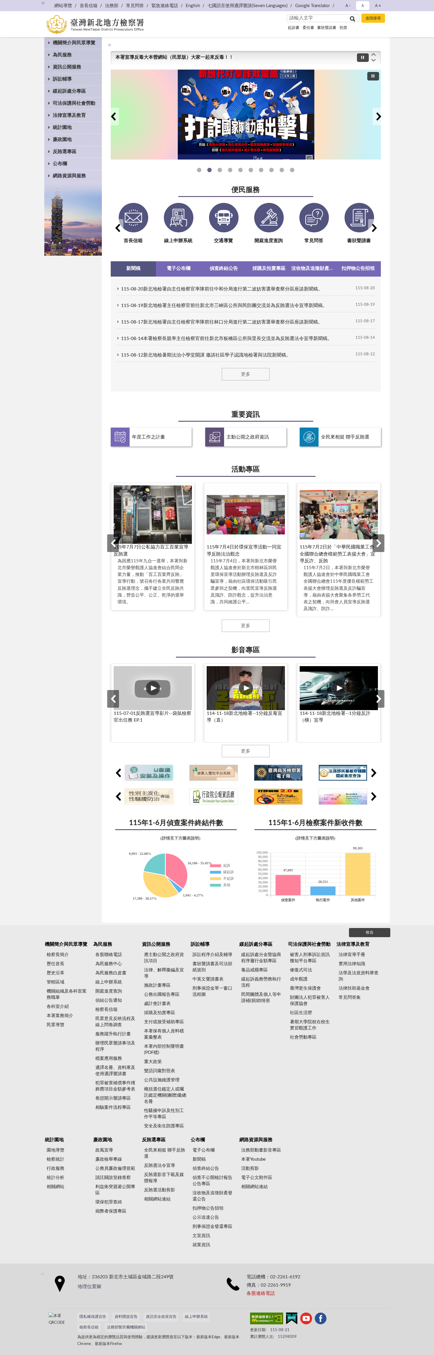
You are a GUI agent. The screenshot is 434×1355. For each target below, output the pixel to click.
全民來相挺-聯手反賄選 (292, 170)
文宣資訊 (201, 1236)
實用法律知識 (352, 964)
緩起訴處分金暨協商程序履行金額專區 (261, 957)
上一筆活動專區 (113, 543)
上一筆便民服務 (117, 228)
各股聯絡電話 (108, 954)
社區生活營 (301, 1013)
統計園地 (62, 127)
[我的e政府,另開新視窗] (291, 1320)
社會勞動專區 (303, 1037)
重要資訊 (245, 414)
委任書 (308, 28)
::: (109, 45)
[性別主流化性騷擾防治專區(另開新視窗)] (149, 797)
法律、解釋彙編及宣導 (164, 973)
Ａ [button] (362, 6)
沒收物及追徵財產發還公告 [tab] (314, 268)
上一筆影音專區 (113, 699)
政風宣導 (104, 1150)
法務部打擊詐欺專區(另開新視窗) (220, 170)
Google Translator (312, 6)
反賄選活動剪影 (159, 1190)
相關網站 (55, 1187)
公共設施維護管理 (162, 1080)
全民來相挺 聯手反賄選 (345, 437)
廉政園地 (62, 139)
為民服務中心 (108, 964)
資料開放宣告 (126, 1317)
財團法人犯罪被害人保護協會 (310, 1000)
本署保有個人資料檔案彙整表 (164, 1034)
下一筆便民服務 (374, 228)
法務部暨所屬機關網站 (126, 1327)
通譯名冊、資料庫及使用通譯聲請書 (115, 1070)
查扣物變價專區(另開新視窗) (282, 170)
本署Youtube (253, 1159)
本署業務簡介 (60, 1016)
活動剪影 (250, 1168)
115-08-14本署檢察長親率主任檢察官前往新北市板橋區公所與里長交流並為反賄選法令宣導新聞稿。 (226, 338)
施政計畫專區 (157, 985)
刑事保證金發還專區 (212, 1226)
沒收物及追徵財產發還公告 (212, 1196)
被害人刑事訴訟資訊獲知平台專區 (310, 957)
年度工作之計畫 (148, 437)
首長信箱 (88, 6)
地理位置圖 (89, 1286)
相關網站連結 (157, 1199)
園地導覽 (55, 1150)
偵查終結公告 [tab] (224, 268)
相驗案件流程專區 (113, 1107)
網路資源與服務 (69, 175)
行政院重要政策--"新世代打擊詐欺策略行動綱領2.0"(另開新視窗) (209, 170)
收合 (369, 932)
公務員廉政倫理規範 (115, 1168)
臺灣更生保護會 (305, 988)
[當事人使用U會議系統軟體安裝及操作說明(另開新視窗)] (149, 773)
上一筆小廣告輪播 (118, 773)
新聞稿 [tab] (133, 268)
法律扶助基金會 (354, 988)
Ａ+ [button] (377, 6)
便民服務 (245, 189)
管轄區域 (55, 982)
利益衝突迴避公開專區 (115, 1190)
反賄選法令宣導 (159, 1165)
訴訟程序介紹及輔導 (212, 954)
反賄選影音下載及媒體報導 (164, 1177)
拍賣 (343, 28)
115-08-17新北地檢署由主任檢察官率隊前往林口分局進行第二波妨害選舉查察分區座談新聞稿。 (222, 322)
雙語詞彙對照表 (159, 1071)
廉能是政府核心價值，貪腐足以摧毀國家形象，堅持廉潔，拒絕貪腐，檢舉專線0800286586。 (213, 59)
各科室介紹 (58, 1006)
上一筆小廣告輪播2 (118, 796)
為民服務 (62, 54)
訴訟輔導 (62, 79)
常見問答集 (350, 997)
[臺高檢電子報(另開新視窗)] (278, 773)
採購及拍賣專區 (159, 1013)
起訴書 (293, 28)
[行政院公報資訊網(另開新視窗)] (213, 797)
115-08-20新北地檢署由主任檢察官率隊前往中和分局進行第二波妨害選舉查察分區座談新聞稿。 (222, 289)
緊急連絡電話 (164, 6)
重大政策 (153, 1062)
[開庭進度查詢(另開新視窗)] (343, 773)
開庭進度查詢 (108, 991)
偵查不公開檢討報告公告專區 (212, 1180)
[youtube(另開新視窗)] (306, 1320)
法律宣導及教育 (69, 115)
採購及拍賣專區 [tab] (268, 268)
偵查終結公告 (205, 1168)
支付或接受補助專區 (164, 1022)
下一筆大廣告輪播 (378, 116)
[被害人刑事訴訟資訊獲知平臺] (213, 773)
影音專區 (245, 650)
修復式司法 (301, 970)
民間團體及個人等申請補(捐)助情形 (261, 997)
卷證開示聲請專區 (113, 1098)
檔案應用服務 (108, 1058)
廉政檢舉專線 (108, 1159)
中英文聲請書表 (207, 979)
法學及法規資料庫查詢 (358, 976)
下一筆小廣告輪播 (373, 773)
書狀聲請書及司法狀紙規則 (212, 967)
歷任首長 (55, 964)
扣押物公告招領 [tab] (358, 268)
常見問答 (135, 6)
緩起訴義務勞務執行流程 (261, 982)
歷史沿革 (55, 973)
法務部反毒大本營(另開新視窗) (230, 170)
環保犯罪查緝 (108, 1202)
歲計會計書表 (157, 1003)
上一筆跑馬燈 (373, 54)
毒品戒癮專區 (254, 970)
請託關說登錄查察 (113, 1177)
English (193, 6)
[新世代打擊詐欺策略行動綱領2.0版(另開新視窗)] (278, 797)
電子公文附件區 (256, 1177)
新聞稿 (199, 1159)
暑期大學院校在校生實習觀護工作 (310, 1025)
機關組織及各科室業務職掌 (67, 994)
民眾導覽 (55, 1025)
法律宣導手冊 (352, 954)
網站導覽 (63, 6)
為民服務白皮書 (110, 973)
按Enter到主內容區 (22, 4)
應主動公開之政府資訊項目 (164, 957)
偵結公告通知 (108, 1000)
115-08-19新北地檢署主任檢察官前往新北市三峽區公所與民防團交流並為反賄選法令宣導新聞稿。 (224, 305)
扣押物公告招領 (207, 1208)
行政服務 (55, 1168)
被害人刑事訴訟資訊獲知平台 (261, 170)
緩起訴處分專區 (69, 91)
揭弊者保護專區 (110, 1211)
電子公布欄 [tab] (178, 268)
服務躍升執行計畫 (113, 1034)
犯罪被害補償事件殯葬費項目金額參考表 (115, 1086)
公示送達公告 (205, 1217)
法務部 (111, 6)
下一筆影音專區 (378, 699)
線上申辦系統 (108, 982)
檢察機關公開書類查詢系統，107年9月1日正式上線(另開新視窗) (271, 170)
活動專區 (245, 469)
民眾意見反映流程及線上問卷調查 (115, 1021)
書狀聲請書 (326, 28)
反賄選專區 (64, 151)
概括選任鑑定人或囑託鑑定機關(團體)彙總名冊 (165, 1095)
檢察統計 (55, 1159)
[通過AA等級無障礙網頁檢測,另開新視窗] (266, 1320)
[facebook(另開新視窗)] (321, 1320)
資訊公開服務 (67, 67)
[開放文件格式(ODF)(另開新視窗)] (343, 797)
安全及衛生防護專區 (164, 1126)
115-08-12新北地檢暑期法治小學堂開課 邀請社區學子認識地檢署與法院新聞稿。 (206, 355)
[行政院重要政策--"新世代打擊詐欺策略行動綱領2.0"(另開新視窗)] (246, 115)
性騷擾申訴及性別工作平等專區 (240, 170)
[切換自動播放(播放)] (363, 57)
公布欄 (60, 163)
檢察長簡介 (58, 954)
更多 (245, 374)
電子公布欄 (203, 1150)
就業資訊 (201, 1245)
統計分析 (55, 1177)
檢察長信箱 (106, 1009)
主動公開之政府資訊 (247, 437)
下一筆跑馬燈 (373, 60)
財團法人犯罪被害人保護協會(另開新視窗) (251, 170)
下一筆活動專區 (378, 543)
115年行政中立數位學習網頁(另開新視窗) (199, 170)
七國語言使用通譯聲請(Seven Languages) (248, 6)
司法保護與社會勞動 (74, 103)
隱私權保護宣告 (92, 1317)
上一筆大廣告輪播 (113, 116)
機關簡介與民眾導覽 (74, 42)
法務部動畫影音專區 (261, 1150)
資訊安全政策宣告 (161, 1317)
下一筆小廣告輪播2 (373, 796)
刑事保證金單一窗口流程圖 (212, 991)
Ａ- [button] (348, 6)
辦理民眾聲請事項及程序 (115, 1046)
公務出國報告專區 (162, 994)
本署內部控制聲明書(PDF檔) (164, 1049)
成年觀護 (299, 979)
